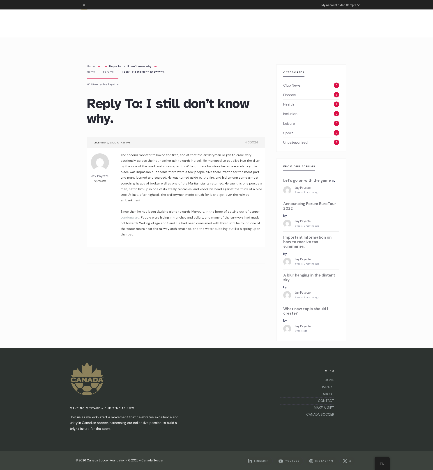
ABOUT (328, 394)
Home (91, 66)
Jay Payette (110, 84)
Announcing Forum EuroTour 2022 (309, 206)
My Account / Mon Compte (339, 5)
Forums (108, 72)
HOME (329, 380)
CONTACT (326, 401)
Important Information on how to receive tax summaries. (307, 242)
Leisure (289, 123)
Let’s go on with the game (307, 180)
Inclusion (290, 113)
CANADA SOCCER (320, 414)
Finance (289, 94)
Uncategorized (295, 142)
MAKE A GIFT (324, 407)
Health (288, 104)
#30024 (251, 142)
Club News (292, 85)
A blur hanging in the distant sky (309, 277)
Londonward (130, 217)
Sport (288, 133)
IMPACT (328, 387)
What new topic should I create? (305, 311)
